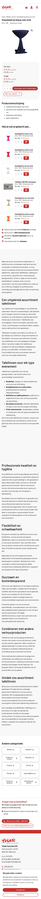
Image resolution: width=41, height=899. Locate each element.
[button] (32, 30)
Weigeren (20, 895)
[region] (20, 884)
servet (14, 17)
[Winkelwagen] (26, 7)
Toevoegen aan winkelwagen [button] (26, 142)
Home (3, 17)
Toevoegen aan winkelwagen (25, 88)
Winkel (9, 17)
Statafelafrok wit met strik (24, 166)
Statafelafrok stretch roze (24, 134)
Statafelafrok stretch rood (24, 150)
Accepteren (20, 890)
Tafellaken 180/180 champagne (25, 182)
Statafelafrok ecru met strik (24, 198)
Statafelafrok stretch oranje (24, 214)
